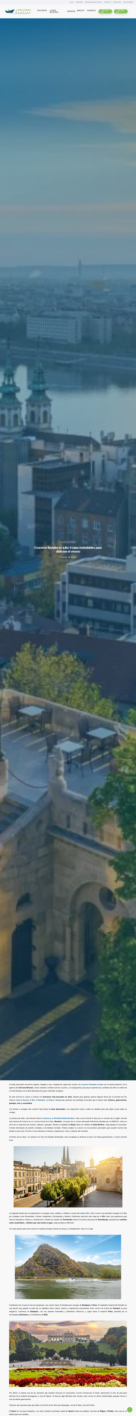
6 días (78, 1405)
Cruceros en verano (67, 542)
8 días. (92, 1405)
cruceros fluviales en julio (92, 1085)
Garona (26, 1100)
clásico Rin (85, 1213)
